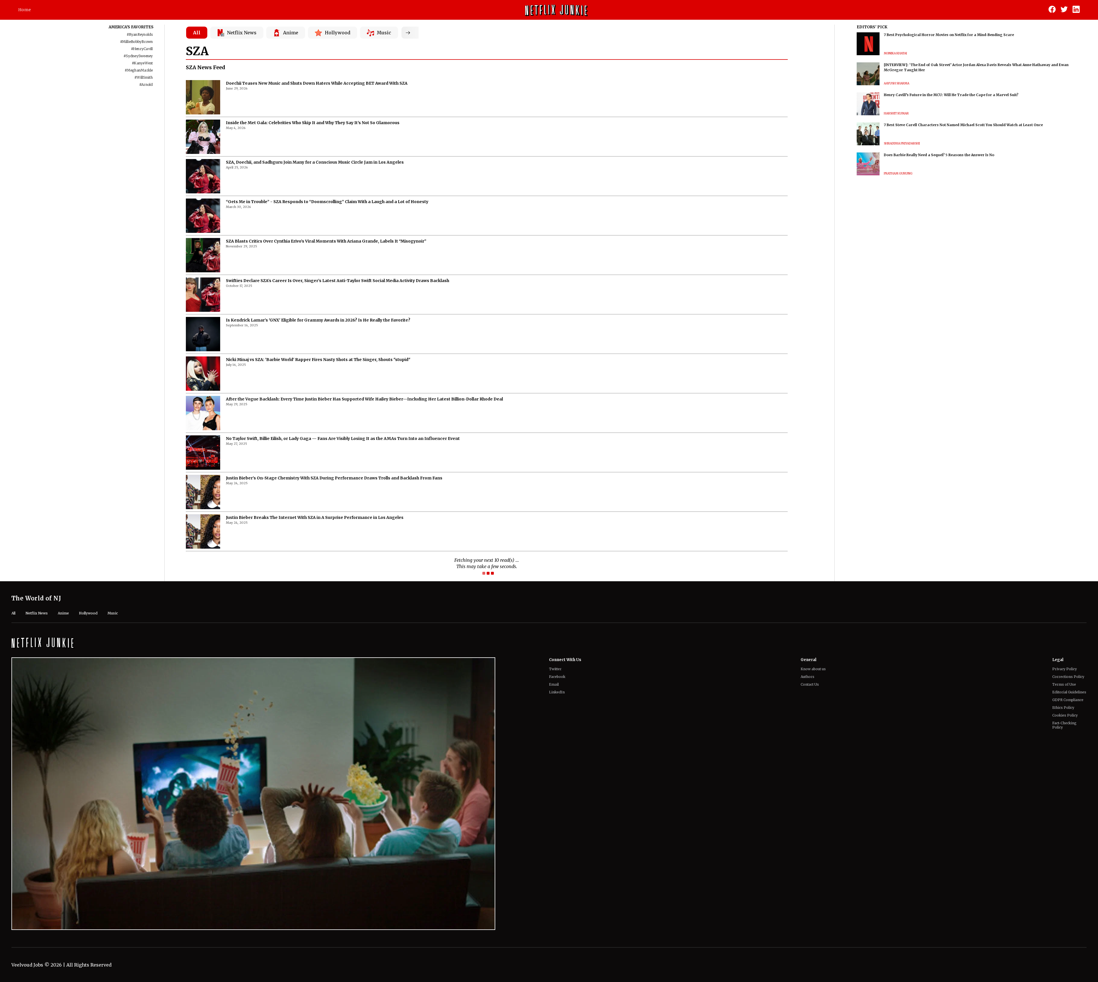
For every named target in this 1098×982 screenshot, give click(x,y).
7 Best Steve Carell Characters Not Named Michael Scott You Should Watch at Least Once (963, 125)
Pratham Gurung (898, 173)
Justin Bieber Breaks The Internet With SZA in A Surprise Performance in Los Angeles (314, 517)
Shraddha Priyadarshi (902, 143)
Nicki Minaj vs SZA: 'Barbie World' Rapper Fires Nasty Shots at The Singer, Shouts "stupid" (318, 359)
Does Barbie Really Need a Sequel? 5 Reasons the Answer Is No (939, 155)
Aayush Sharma (896, 83)
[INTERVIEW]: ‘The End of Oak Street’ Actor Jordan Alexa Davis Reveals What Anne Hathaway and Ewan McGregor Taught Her (976, 67)
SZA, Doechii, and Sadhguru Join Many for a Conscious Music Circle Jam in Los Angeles (315, 162)
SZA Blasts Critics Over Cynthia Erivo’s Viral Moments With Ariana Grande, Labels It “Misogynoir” (326, 241)
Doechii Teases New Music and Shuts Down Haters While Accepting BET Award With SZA (316, 83)
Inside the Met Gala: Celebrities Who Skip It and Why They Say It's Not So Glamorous (312, 122)
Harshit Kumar (896, 113)
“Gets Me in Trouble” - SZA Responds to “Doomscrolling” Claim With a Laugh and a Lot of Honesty (327, 201)
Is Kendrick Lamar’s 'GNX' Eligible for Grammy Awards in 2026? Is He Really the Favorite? (318, 320)
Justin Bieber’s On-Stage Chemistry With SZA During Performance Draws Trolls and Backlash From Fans (334, 478)
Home (24, 9)
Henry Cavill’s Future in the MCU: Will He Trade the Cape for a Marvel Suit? (951, 95)
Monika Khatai (895, 53)
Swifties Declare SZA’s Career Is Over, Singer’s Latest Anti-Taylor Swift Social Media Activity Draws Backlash (337, 280)
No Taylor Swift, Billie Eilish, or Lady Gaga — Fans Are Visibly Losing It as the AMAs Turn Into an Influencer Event (343, 438)
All (196, 32)
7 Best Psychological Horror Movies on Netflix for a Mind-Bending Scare (949, 35)
